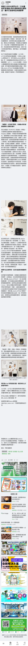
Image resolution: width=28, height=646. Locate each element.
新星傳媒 (8, 2)
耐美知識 (14, 510)
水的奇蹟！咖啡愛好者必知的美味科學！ (19, 498)
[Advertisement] (14, 88)
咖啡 (9, 453)
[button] (3, 643)
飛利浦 (10, 451)
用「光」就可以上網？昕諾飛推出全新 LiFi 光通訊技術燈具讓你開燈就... (19, 515)
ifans (13, 519)
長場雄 (15, 451)
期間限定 (4, 453)
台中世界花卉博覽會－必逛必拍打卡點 (19, 528)
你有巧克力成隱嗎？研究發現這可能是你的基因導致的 (19, 506)
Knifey (13, 501)
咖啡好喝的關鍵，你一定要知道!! (10, 522)
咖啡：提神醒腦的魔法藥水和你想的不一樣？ (19, 535)
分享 (11, 460)
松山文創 (20, 451)
